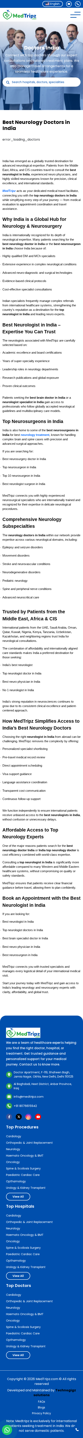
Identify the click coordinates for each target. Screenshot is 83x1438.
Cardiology (13, 1136)
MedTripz (9, 190)
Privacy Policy (41, 1413)
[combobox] (52, 4)
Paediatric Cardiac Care (23, 1175)
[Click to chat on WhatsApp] (7, 1430)
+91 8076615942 (25, 1106)
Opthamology (16, 1181)
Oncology (13, 1162)
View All (18, 1197)
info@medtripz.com (29, 1096)
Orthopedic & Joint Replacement (29, 1143)
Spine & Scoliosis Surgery (23, 1168)
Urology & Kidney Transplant (26, 1188)
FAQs (41, 1402)
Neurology (13, 1149)
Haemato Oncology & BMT (25, 1156)
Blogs (41, 1407)
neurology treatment (35, 434)
